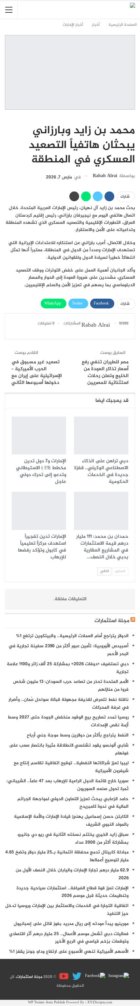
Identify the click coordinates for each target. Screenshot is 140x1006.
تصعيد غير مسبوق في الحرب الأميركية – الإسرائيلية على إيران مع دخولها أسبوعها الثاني (36, 372)
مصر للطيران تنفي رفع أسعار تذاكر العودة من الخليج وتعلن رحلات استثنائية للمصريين (105, 372)
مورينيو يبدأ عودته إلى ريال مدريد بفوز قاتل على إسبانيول (71, 924)
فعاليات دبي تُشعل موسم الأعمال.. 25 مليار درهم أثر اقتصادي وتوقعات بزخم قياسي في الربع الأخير (69, 938)
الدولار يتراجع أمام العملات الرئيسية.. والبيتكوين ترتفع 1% (72, 636)
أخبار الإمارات (133, 117)
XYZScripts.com (99, 1002)
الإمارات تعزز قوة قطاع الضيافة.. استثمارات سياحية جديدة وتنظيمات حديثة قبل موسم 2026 (73, 892)
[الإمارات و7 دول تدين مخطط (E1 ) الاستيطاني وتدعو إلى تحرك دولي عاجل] (39, 436)
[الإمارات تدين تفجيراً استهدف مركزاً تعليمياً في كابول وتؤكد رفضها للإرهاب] (39, 511)
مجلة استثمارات (111, 621)
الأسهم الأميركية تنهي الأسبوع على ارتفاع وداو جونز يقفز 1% (69, 951)
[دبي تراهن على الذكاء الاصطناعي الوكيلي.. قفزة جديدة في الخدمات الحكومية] (101, 436)
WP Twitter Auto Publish (46, 1002)
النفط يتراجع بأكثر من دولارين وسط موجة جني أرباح (78, 735)
